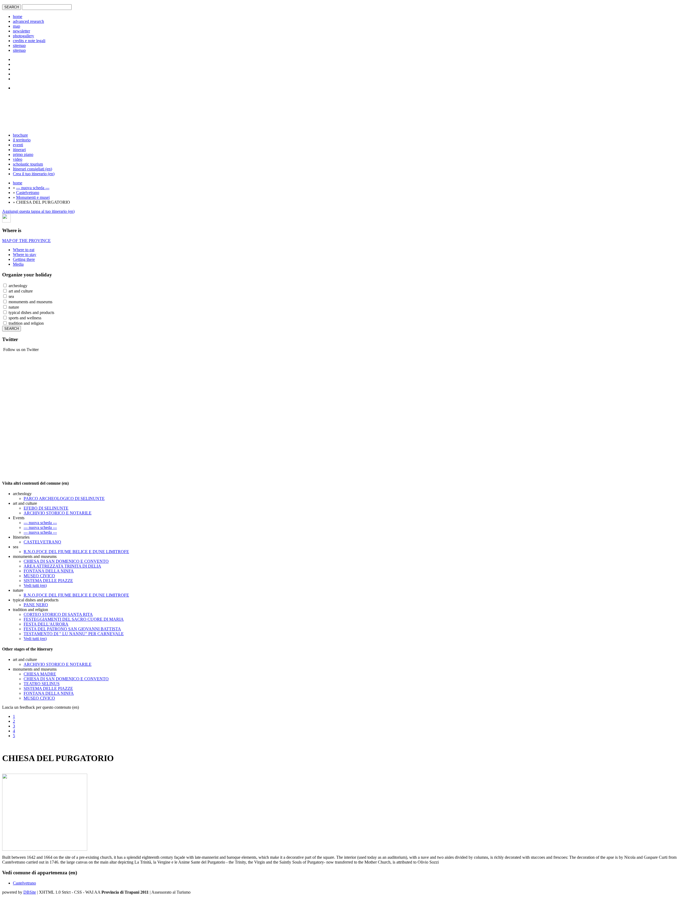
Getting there (24, 259)
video (17, 159)
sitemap (19, 45)
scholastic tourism (28, 164)
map (16, 26)
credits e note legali (29, 40)
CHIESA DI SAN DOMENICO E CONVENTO (66, 561)
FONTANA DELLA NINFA (49, 571)
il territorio (22, 140)
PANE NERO (36, 604)
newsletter (21, 31)
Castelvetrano (27, 192)
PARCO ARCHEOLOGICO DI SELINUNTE (64, 498)
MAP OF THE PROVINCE (26, 240)
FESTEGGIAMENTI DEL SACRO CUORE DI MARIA (74, 619)
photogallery (23, 36)
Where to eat (23, 249)
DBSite (29, 892)
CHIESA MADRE (40, 674)
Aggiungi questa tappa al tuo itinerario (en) (38, 211)
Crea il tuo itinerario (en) (33, 173)
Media (18, 264)
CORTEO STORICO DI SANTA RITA (58, 614)
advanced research (28, 21)
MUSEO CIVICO (39, 575)
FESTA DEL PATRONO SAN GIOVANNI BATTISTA (72, 629)
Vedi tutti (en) (35, 585)
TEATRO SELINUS (42, 683)
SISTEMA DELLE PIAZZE (48, 580)
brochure (20, 135)
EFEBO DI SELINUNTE (46, 508)
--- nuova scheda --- (32, 187)
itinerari (19, 149)
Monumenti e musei (33, 197)
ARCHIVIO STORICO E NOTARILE (58, 513)
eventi (18, 144)
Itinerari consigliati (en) (32, 169)
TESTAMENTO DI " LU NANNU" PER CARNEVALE (74, 633)
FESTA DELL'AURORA (46, 624)
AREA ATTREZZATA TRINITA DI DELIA (62, 566)
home (17, 16)
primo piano (23, 154)
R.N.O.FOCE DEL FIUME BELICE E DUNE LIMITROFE (76, 551)
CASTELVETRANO (42, 542)
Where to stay (24, 254)
